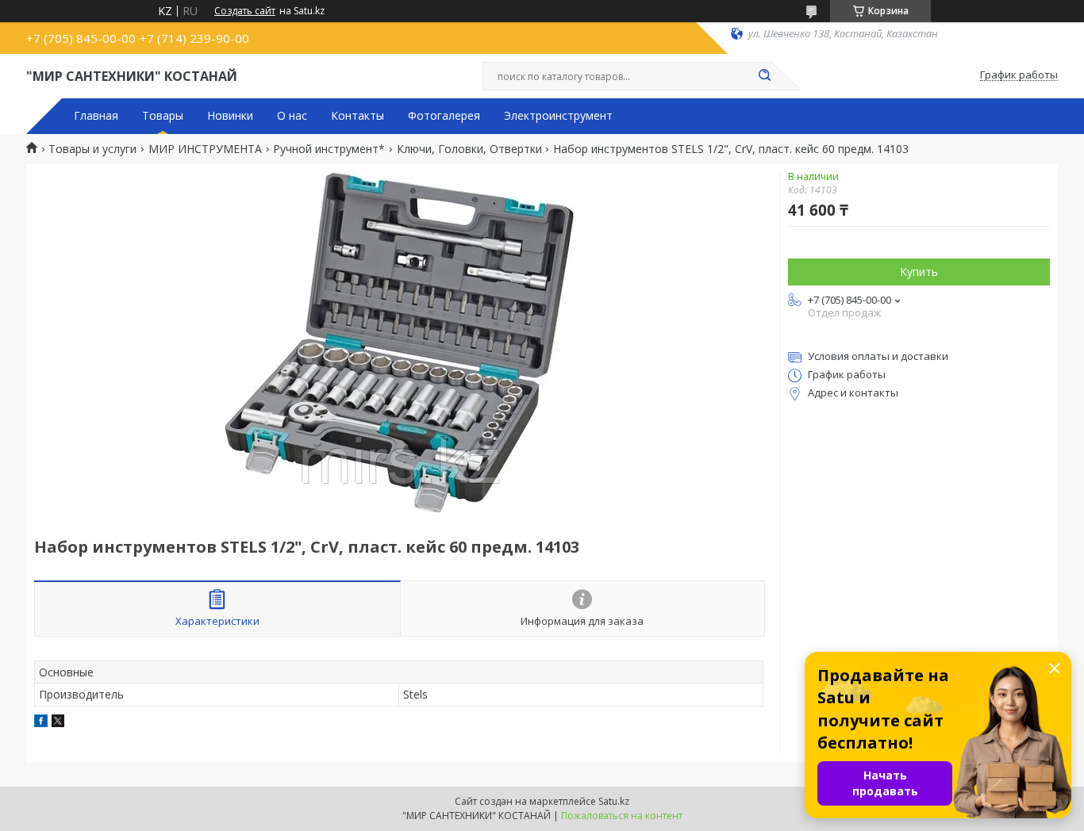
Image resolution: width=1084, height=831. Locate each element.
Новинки (230, 115)
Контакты (357, 115)
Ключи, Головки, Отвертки (469, 149)
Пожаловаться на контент (621, 815)
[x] (58, 722)
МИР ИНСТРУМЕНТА (205, 149)
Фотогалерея (444, 115)
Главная (96, 115)
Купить (919, 271)
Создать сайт (244, 11)
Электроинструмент (558, 115)
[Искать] (764, 76)
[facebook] (41, 722)
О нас (292, 115)
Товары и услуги (92, 149)
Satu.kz (613, 801)
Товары (162, 115)
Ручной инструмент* (329, 149)
